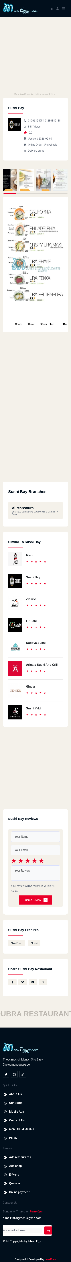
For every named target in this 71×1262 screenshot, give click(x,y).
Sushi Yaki (33, 708)
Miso (29, 555)
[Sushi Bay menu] (10, 180)
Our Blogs (15, 1103)
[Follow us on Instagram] (14, 1074)
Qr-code (14, 1183)
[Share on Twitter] (22, 982)
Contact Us (17, 1120)
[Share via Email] (33, 982)
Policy (13, 1138)
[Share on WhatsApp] (43, 982)
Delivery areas (36, 150)
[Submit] (48, 1230)
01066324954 (36, 120)
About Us (15, 1094)
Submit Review (33, 900)
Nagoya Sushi (36, 642)
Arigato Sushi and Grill (42, 664)
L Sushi (31, 621)
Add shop (15, 1166)
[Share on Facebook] (12, 982)
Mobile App (16, 1111)
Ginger (30, 686)
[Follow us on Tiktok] (22, 1074)
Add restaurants (20, 1157)
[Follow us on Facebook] (6, 1074)
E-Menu (14, 1174)
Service (7, 1148)
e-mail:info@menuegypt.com (22, 1218)
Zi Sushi (31, 599)
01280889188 (53, 120)
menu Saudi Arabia (21, 1129)
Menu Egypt (36, 1241)
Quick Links (10, 1085)
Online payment (19, 1192)
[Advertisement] (35, 54)
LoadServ (50, 1259)
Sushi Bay (33, 577)
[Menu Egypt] (21, 8)
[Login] (57, 8)
